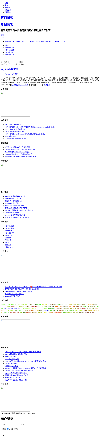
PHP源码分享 (9, 233)
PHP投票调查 (78, 306)
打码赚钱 (79, 310)
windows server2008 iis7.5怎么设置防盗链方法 (20, 149)
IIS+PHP (84, 304)
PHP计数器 (74, 308)
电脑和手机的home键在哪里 (14, 205)
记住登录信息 (13, 429)
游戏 (21, 312)
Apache (35, 304)
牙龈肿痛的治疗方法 (12, 203)
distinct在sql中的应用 (12, 359)
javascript (90, 304)
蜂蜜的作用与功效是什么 (13, 201)
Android (30, 304)
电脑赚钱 (40, 312)
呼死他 (61, 310)
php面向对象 (90, 308)
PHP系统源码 (9, 52)
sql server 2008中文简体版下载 (15, 215)
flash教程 (75, 304)
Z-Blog (37, 310)
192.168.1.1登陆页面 (21, 304)
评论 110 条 (24, 85)
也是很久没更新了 (14, 294)
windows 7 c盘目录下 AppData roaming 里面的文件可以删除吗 (25, 368)
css (48, 304)
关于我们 (8, 7)
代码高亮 (8, 12)
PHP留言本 (32, 308)
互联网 (50, 310)
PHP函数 (65, 306)
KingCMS (3, 306)
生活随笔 (8, 245)
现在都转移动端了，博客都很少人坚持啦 (22, 289)
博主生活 (55, 310)
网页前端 (75, 312)
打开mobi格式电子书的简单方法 (16, 373)
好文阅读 (8, 240)
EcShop (70, 304)
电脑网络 (34, 312)
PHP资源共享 (9, 54)
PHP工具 (71, 306)
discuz (61, 304)
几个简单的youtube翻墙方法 (15, 131)
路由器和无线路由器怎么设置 (15, 196)
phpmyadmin (34, 306)
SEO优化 (10, 310)
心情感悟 (73, 310)
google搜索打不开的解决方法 (15, 129)
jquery (95, 304)
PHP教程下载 (9, 231)
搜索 (2, 35)
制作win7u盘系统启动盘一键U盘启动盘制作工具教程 (23, 352)
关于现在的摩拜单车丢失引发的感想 (17, 147)
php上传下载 (42, 306)
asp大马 (39, 304)
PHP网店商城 (51, 308)
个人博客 (45, 310)
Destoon (57, 304)
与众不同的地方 (12, 296)
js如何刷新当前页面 (11, 366)
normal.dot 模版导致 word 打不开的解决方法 (19, 210)
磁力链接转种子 (10, 136)
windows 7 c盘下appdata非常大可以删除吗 (19, 370)
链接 (6, 3)
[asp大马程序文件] (11, 74)
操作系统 (85, 310)
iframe (80, 304)
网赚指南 (64, 312)
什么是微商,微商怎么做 (13, 124)
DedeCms (52, 304)
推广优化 (8, 242)
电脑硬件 (28, 312)
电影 (24, 312)
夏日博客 (7, 18)
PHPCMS (27, 306)
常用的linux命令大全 (12, 212)
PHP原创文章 (9, 47)
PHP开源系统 (9, 50)
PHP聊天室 (59, 308)
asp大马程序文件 (9, 69)
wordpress (31, 310)
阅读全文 (47, 85)
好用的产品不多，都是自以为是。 (19, 291)
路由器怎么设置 (89, 312)
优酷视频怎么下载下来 (12, 377)
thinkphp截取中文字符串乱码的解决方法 (18, 154)
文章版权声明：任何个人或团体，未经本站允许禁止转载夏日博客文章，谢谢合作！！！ (35, 41)
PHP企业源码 (50, 306)
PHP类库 (38, 308)
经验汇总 (46, 312)
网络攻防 (58, 312)
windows (26, 310)
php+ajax (21, 306)
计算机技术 (16, 85)
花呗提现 (81, 312)
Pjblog (6, 310)
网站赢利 (52, 312)
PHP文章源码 (8, 308)
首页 (10, 64)
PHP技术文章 (9, 228)
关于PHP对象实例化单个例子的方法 (17, 152)
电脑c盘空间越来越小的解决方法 (16, 208)
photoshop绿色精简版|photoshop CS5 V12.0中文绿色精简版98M (26, 361)
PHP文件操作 (92, 306)
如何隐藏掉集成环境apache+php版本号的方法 (20, 156)
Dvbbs (65, 304)
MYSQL (16, 306)
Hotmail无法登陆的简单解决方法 (16, 354)
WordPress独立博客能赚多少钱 (15, 138)
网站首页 (8, 45)
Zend (40, 310)
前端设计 (8, 238)
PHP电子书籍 (25, 308)
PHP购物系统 (82, 308)
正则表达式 (6, 312)
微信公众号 (66, 310)
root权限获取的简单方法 (13, 198)
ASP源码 (44, 304)
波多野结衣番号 (14, 312)
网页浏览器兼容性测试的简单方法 (16, 375)
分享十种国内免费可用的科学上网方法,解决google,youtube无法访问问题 (29, 127)
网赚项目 (69, 312)
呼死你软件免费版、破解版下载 (16, 380)
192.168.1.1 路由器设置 (8, 304)
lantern (9, 306)
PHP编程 (44, 308)
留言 (6, 5)
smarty (15, 310)
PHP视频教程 (67, 308)
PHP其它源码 (58, 306)
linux (12, 306)
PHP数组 (85, 306)
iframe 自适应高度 (11, 363)
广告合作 (8, 10)
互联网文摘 (8, 235)
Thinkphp (20, 310)
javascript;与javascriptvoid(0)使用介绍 (17, 217)
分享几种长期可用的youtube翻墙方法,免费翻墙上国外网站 (25, 134)
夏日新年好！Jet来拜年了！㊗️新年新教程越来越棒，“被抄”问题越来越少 (33, 287)
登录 (2, 37)
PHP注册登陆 (16, 308)
